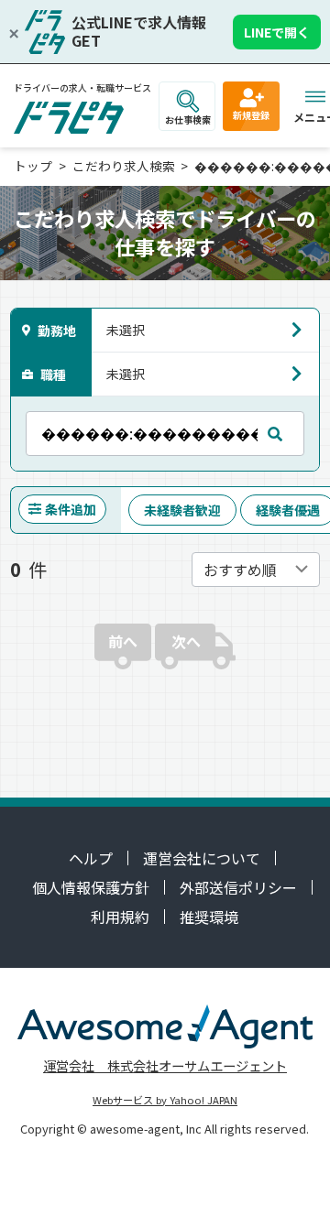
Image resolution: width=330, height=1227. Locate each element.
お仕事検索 (188, 119)
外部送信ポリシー (238, 887)
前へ (123, 641)
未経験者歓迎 (182, 510)
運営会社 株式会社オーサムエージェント (165, 1065)
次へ (186, 641)
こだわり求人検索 (123, 166)
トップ (33, 166)
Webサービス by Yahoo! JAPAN (165, 1099)
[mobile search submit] (275, 433)
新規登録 (251, 115)
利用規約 (120, 917)
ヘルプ (91, 858)
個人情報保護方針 (90, 887)
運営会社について (201, 858)
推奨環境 (209, 917)
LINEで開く (277, 32)
